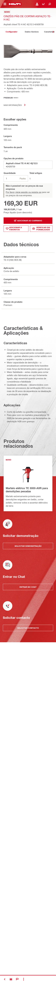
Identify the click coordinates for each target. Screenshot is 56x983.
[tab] (11, 32)
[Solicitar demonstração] (11, 979)
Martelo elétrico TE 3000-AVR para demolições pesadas (27, 490)
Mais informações (13, 105)
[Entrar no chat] (17, 979)
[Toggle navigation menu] (5, 4)
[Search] (50, 4)
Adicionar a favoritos (15, 228)
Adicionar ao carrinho (29, 220)
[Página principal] (14, 4)
